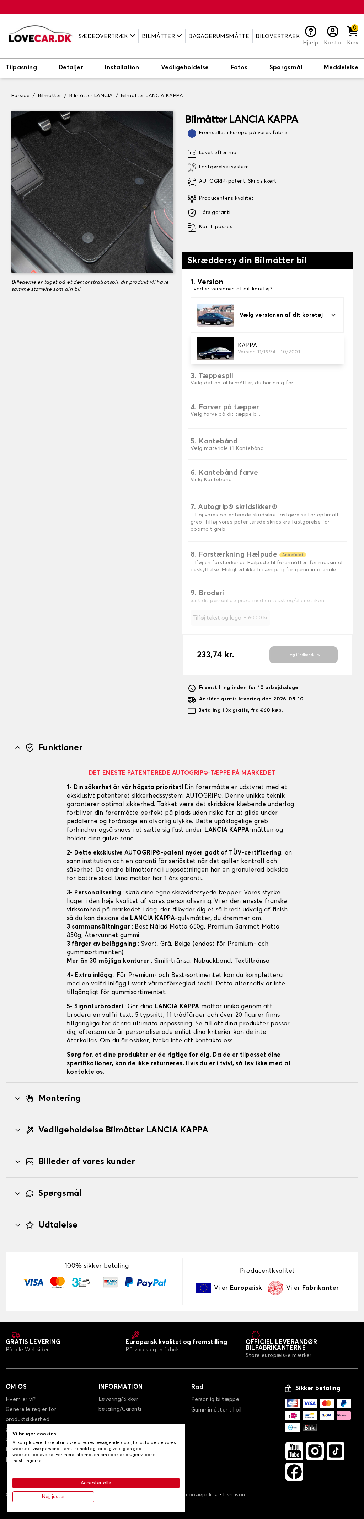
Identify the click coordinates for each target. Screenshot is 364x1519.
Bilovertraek (278, 36)
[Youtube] (294, 1451)
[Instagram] (315, 1451)
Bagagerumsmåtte (218, 36)
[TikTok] (335, 1451)
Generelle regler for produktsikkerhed (31, 1414)
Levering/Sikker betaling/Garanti (119, 1404)
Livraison (234, 1494)
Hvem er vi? (21, 1399)
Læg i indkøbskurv (303, 655)
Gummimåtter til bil (216, 1410)
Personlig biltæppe (215, 1399)
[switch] (21, 68)
